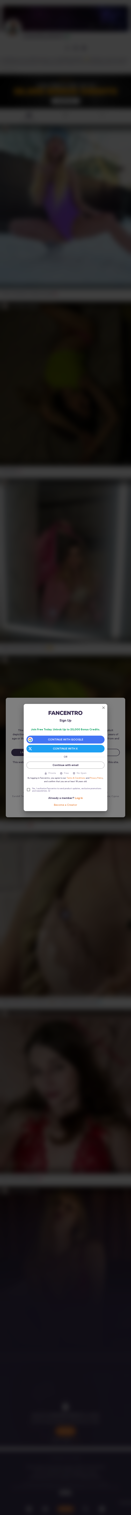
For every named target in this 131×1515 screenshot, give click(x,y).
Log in (79, 798)
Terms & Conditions (76, 778)
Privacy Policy (96, 778)
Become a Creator (65, 805)
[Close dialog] (103, 707)
